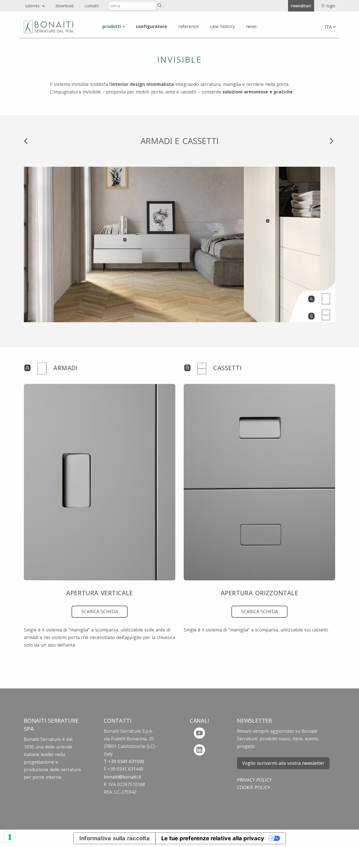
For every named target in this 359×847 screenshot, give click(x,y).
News (251, 26)
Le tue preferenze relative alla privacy (212, 838)
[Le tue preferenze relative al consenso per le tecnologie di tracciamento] (9, 837)
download (64, 5)
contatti (92, 5)
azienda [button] (33, 5)
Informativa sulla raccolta (114, 838)
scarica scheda (99, 611)
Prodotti (111, 26)
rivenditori (301, 5)
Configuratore (151, 26)
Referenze (188, 26)
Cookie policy (253, 787)
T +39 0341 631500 (124, 761)
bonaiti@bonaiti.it (122, 777)
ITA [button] (328, 27)
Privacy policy (254, 780)
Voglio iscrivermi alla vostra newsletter (283, 763)
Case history (222, 26)
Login (330, 5)
